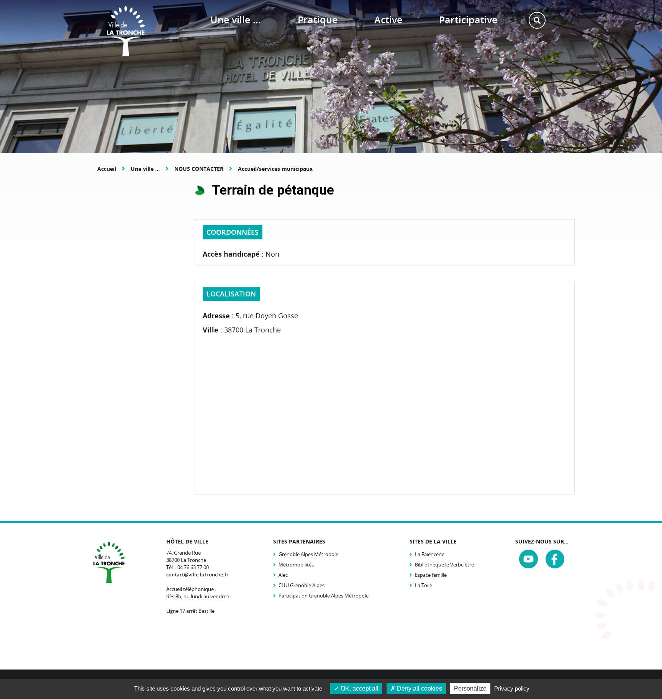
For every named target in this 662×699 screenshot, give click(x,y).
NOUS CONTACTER (198, 168)
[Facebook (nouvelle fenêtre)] (555, 560)
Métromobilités (296, 564)
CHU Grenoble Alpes (301, 585)
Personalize (470, 688)
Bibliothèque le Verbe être (444, 564)
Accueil (106, 168)
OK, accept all (359, 688)
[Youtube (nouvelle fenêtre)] (529, 560)
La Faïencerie (429, 554)
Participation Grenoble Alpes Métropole (324, 595)
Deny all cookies (418, 688)
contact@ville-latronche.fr (197, 574)
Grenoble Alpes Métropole (308, 554)
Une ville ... (145, 168)
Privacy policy (511, 688)
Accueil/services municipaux (275, 168)
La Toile (423, 585)
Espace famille (431, 574)
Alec (283, 574)
